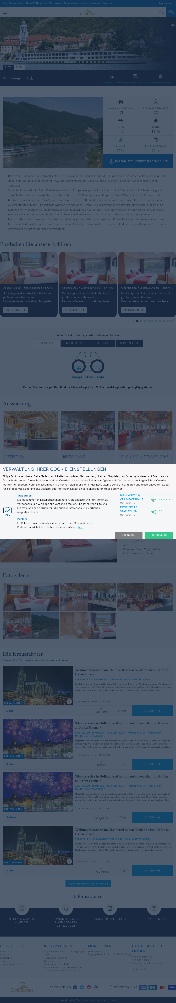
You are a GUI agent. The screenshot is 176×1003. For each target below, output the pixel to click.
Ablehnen (128, 535)
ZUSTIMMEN (159, 535)
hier (80, 527)
